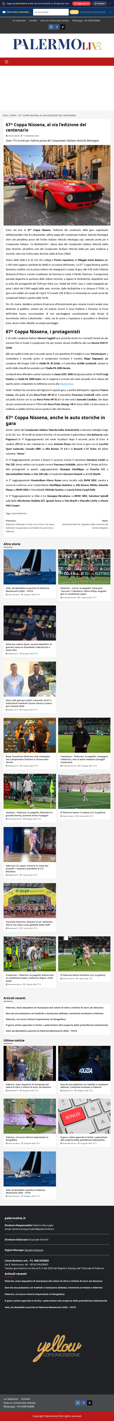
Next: (85, 524)
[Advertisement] (57, 88)
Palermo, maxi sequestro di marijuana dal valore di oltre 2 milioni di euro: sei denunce (54, 1007)
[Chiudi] (110, 3)
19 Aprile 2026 (83, 816)
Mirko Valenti (13, 136)
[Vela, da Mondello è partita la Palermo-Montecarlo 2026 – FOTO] (30, 566)
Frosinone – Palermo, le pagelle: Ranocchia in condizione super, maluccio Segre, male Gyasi (30, 977)
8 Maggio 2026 (31, 819)
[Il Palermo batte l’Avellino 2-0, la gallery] (84, 953)
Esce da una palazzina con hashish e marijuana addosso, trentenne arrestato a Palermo (54, 1013)
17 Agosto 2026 (86, 597)
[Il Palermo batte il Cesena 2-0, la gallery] (84, 791)
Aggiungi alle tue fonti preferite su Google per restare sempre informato (48, 3)
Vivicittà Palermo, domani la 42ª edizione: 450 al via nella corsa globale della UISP (29, 923)
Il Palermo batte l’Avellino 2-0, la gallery (83, 974)
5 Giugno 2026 (27, 766)
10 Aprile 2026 (31, 984)
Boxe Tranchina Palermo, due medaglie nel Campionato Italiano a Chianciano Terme (28, 759)
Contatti (33, 20)
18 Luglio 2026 (27, 653)
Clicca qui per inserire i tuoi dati (93, 12)
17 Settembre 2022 (31, 136)
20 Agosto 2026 (28, 1090)
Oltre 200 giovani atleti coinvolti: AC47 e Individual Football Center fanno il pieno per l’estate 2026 (29, 703)
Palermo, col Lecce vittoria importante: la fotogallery (36, 1019)
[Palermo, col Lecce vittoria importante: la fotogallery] (30, 1116)
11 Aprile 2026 (27, 928)
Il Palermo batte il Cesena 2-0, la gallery (82, 812)
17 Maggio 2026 (86, 766)
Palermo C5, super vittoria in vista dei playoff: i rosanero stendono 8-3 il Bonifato (27, 868)
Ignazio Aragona (34, 1250)
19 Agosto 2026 (86, 1143)
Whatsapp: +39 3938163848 (86, 20)
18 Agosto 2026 (29, 594)
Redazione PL (13, 653)
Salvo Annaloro (14, 594)
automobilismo (19, 513)
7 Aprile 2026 (83, 978)
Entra (74, 12)
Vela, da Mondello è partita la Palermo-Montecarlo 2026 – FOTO (28, 590)
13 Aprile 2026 (27, 875)
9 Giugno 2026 (27, 710)
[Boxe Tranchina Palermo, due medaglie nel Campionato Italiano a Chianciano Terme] (30, 735)
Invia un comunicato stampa (55, 20)
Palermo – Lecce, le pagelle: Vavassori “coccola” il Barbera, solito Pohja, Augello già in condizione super (83, 591)
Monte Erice (66, 384)
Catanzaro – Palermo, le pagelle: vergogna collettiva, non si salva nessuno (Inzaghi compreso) (84, 759)
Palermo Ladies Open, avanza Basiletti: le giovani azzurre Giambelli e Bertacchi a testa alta (29, 647)
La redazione (19, 20)
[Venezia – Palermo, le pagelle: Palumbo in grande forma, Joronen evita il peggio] (30, 791)
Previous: (30, 526)
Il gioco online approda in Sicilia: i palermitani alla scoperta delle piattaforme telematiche (57, 1024)
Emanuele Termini (70, 597)
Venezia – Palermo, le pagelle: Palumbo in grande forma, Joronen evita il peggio (29, 814)
